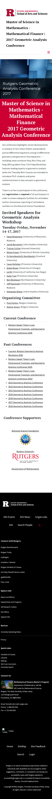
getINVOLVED (6, 577)
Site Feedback (38, 746)
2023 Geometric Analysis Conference (25, 382)
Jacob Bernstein (14, 244)
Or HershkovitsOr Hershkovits (21, 256)
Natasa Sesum (13, 306)
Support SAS (5, 617)
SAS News (25, 516)
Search (20, 754)
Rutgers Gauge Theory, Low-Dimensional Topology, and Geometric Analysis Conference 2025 (26, 363)
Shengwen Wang (14, 291)
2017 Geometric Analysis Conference (25, 402)
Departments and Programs (11, 602)
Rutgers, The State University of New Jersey (33, 787)
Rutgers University (25, 451)
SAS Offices (5, 612)
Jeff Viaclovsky (13, 283)
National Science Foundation (25, 430)
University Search (7, 667)
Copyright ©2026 (10, 787)
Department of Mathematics (25, 468)
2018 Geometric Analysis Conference (25, 398)
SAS (11, 524)
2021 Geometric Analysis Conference (25, 390)
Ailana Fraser (13, 252)
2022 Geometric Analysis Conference (25, 386)
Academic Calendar (8, 562)
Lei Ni (9, 272)
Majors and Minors (8, 597)
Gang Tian (11, 275)
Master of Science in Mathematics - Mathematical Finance (24, 28)
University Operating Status (11, 632)
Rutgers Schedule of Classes (11, 567)
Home (10, 746)
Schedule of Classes (8, 654)
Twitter (11, 731)
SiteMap (22, 746)
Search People (25, 524)
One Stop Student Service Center (13, 572)
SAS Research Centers (9, 607)
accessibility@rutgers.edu (13, 778)
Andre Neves (12, 268)
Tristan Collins (14, 248)
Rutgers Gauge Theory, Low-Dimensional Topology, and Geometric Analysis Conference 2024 (26, 374)
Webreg (3, 661)
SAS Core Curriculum (8, 664)
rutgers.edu (41, 516)
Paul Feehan (12, 303)
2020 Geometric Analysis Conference (25, 394)
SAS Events (9, 516)
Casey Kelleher (14, 264)
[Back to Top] (46, 792)
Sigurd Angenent (14, 236)
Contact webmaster (33, 790)
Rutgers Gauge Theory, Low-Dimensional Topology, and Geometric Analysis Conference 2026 (26, 329)
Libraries (4, 658)
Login (32, 754)
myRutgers (5, 557)
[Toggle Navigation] (49, 52)
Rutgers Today (6, 552)
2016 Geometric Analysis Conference (25, 406)
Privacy (3, 639)
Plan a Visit (5, 582)
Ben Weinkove (13, 279)
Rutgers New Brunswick (9, 547)
